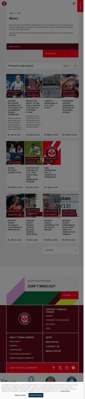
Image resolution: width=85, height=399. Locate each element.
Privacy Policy (65, 391)
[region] (41, 390)
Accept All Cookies (36, 395)
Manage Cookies (20, 395)
